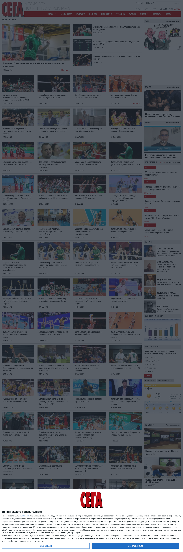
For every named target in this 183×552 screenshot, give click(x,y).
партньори (24, 516)
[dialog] (91, 520)
